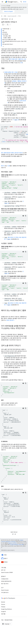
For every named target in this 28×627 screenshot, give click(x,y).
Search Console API (16, 2)
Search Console (5, 590)
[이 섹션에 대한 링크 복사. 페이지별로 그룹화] (13, 172)
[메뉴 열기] (2, 2)
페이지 (3, 166)
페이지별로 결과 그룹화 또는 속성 (17, 59)
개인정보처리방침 (8, 620)
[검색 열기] (21, 2)
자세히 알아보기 (10, 320)
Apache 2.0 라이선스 (12, 543)
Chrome (3, 604)
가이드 (19, 16)
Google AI (3, 611)
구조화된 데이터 (4, 579)
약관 (2, 620)
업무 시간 (3, 570)
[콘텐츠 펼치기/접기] (10, 29)
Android (3, 602)
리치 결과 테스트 (4, 592)
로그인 (24, 1)
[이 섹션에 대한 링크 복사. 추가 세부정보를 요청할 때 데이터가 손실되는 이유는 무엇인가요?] (2, 331)
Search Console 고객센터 (7, 572)
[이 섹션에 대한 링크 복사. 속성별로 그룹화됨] (13, 244)
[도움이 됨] (10, 19)
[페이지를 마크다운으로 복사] (7, 24)
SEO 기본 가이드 (5, 583)
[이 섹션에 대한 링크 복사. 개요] (5, 68)
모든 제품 (3, 614)
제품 (5, 16)
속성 (8, 166)
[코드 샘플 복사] (25, 125)
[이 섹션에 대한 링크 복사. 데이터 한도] (11, 149)
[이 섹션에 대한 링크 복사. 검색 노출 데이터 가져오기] (22, 346)
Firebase (3, 606)
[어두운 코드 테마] (23, 125)
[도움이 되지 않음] (12, 19)
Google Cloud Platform (6, 609)
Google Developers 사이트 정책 (16, 544)
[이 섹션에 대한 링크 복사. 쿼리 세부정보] (12, 162)
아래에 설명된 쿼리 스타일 (10, 72)
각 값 (16, 119)
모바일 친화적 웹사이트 (6, 581)
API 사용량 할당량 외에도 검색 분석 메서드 (12, 152)
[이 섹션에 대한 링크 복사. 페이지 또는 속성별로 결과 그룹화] (2, 313)
